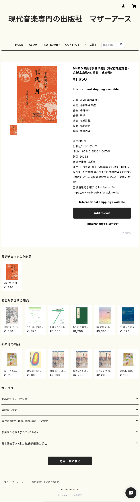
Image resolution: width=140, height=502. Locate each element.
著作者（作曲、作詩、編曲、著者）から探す (24, 421)
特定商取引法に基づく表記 (45, 482)
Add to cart (102, 213)
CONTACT (72, 44)
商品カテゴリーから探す (15, 398)
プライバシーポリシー (15, 482)
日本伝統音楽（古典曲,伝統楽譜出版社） (24, 443)
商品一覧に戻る (70, 461)
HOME (19, 44)
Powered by (66, 495)
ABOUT (34, 44)
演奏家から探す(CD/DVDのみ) (19, 432)
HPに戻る (91, 44)
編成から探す (9, 409)
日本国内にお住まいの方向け (102, 224)
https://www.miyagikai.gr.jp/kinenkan (97, 192)
